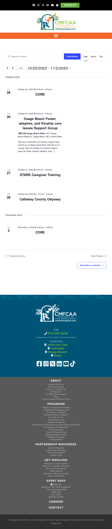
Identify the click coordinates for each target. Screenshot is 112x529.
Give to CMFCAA (56, 476)
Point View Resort (56, 453)
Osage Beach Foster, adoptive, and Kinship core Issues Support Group (40, 123)
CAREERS (56, 501)
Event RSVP (56, 480)
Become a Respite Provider (56, 466)
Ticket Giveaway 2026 (56, 489)
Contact (56, 507)
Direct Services (56, 430)
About (56, 380)
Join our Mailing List (56, 389)
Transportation (56, 439)
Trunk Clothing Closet (56, 432)
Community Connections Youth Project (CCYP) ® (56, 425)
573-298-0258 (57, 333)
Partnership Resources (56, 444)
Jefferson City (57, 345)
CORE (40, 94)
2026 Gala (56, 492)
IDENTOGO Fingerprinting (56, 410)
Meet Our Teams (56, 387)
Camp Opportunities (56, 450)
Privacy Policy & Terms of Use (56, 399)
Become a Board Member (56, 473)
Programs (56, 404)
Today (21, 68)
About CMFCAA (56, 384)
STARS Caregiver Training (40, 174)
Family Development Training (56, 407)
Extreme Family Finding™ (56, 415)
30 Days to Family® (56, 412)
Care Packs (56, 494)
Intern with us (56, 471)
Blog (56, 397)
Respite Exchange (56, 437)
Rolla (57, 355)
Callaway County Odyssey (40, 199)
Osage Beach (57, 352)
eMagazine (56, 392)
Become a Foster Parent (56, 463)
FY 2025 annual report (56, 394)
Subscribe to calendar (90, 265)
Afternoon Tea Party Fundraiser (56, 487)
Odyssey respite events (56, 434)
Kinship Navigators (56, 422)
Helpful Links (56, 455)
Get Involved (56, 460)
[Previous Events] (7, 68)
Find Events (72, 56)
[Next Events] (12, 68)
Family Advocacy (56, 420)
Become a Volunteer (56, 468)
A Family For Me (56, 417)
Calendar (56, 484)
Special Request (56, 448)
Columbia (57, 348)
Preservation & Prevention (56, 427)
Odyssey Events (56, 497)
